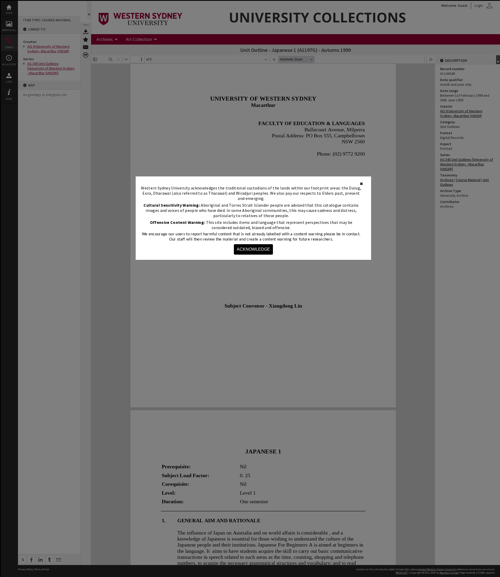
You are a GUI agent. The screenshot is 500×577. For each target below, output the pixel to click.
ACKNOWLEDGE (253, 249)
